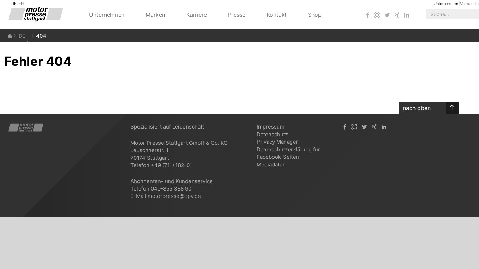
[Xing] (397, 15)
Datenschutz (272, 134)
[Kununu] (377, 15)
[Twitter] (387, 15)
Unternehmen (446, 3)
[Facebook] (368, 15)
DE (13, 3)
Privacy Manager (277, 141)
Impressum (270, 126)
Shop (315, 14)
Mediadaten (271, 164)
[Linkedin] (407, 15)
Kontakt (277, 14)
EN (21, 3)
